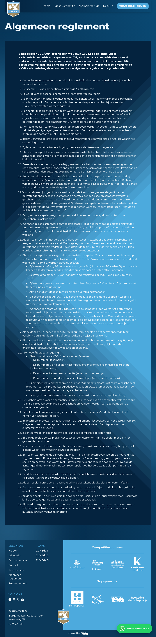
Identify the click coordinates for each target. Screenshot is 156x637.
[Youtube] (22, 600)
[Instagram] (14, 600)
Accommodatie (18, 560)
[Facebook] (10, 600)
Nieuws (13, 550)
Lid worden (15, 555)
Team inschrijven (132, 6)
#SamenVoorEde (89, 6)
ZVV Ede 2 (42, 555)
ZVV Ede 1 (42, 550)
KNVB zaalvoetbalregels (85, 93)
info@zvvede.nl (18, 610)
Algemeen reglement (15, 577)
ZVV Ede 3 (42, 560)
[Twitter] (17, 600)
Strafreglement (18, 583)
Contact (13, 565)
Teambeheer (16, 570)
